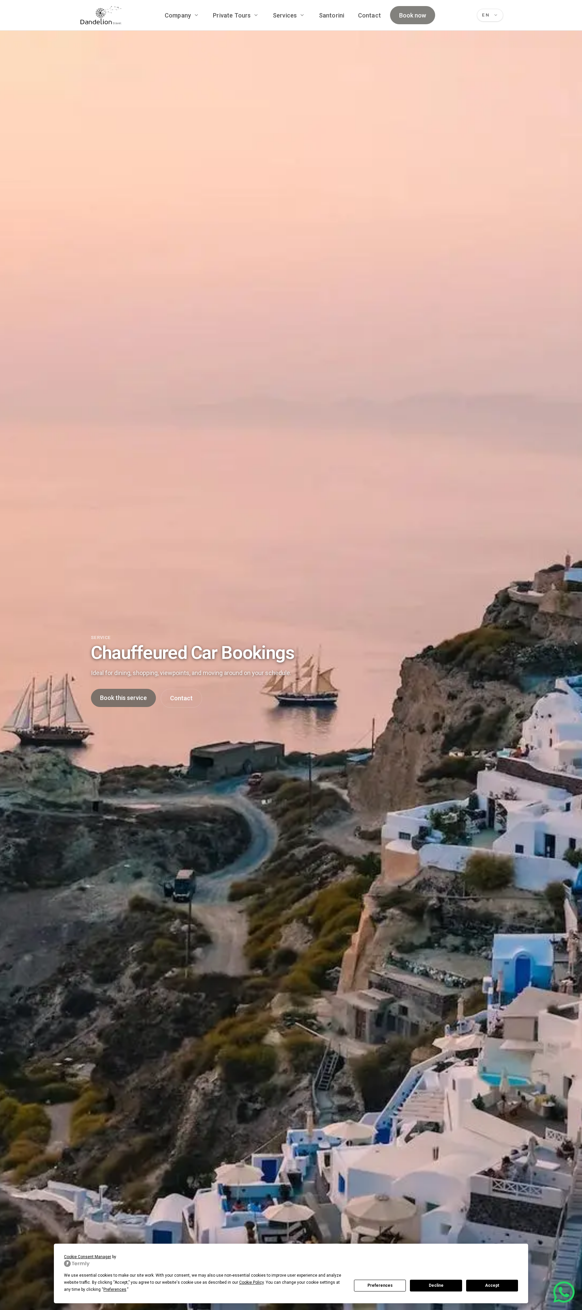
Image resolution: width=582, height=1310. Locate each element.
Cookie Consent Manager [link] (87, 1256)
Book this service (123, 697)
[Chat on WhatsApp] (564, 1292)
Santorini (332, 15)
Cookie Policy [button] (251, 1282)
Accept (492, 1285)
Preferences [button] (114, 1289)
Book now (412, 15)
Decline (436, 1285)
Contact (369, 15)
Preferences (380, 1285)
